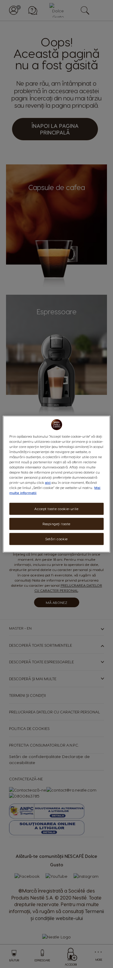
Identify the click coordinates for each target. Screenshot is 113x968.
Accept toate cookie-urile (56, 509)
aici (48, 482)
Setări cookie (56, 539)
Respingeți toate (56, 524)
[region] (56, 484)
